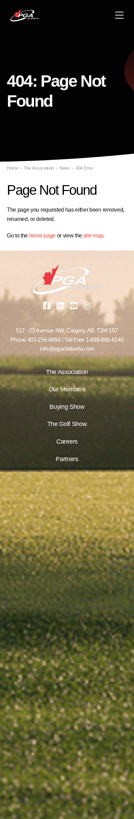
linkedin (60, 305)
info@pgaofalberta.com (67, 349)
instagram (87, 305)
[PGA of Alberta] (25, 15)
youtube (74, 305)
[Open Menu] (119, 15)
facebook (47, 305)
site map (93, 235)
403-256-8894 (43, 340)
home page (42, 235)
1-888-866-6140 (105, 340)
